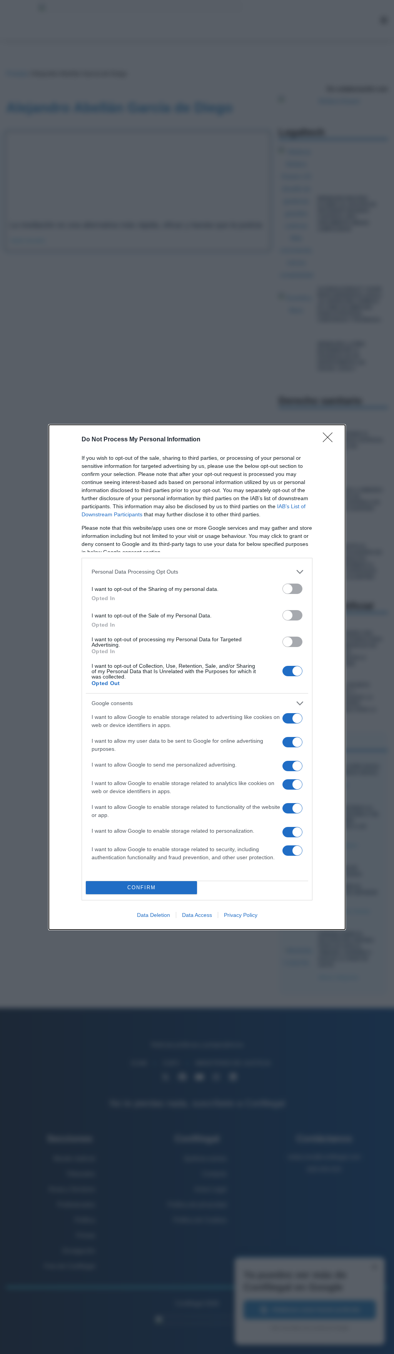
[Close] (330, 439)
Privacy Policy (240, 915)
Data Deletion (153, 915)
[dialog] (197, 677)
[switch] (292, 589)
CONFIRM (141, 887)
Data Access (197, 915)
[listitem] (197, 572)
